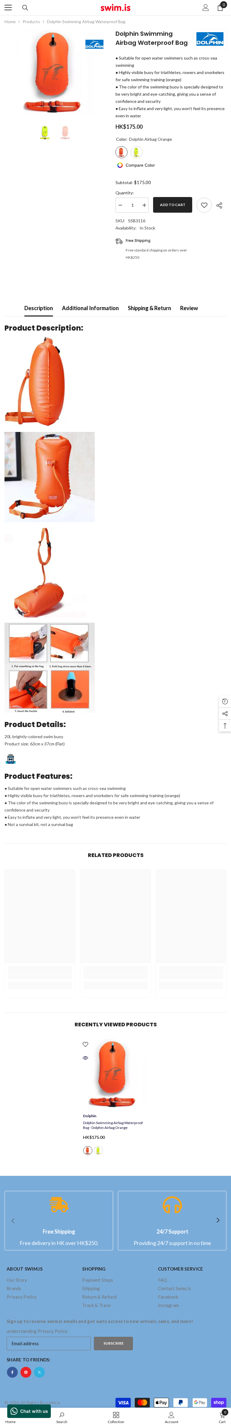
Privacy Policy (53, 1331)
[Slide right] (218, 1220)
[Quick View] (85, 1058)
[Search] (25, 7)
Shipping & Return (149, 308)
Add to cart (173, 204)
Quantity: (125, 192)
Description (38, 308)
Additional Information (90, 308)
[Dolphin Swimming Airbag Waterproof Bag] (115, 1074)
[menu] (8, 7)
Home (10, 21)
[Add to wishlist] (204, 205)
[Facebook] (12, 1372)
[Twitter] (39, 1372)
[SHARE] (217, 205)
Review (189, 308)
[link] (40, 976)
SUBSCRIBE (113, 1343)
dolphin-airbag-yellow (98, 1150)
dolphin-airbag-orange (87, 1150)
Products (31, 21)
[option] (55, 72)
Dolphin (89, 1116)
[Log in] (205, 7)
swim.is (53, 1402)
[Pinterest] (26, 1372)
